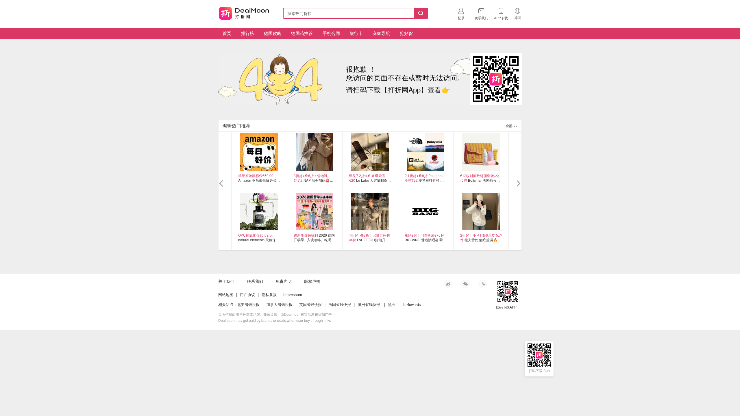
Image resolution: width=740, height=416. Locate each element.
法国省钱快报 (339, 304)
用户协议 (247, 294)
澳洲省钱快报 (369, 304)
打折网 (244, 12)
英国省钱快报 (310, 304)
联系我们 (255, 281)
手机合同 (331, 33)
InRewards (412, 304)
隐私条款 (269, 294)
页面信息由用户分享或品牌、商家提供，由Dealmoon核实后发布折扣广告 (275, 314)
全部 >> (511, 125)
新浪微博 (448, 284)
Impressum (292, 294)
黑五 (391, 304)
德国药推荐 (302, 33)
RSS (482, 284)
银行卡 (356, 33)
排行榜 (247, 33)
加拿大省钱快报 (279, 304)
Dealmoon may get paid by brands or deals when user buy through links (274, 320)
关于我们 (226, 281)
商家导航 (381, 33)
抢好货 (406, 33)
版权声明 (312, 281)
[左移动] (222, 184)
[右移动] (518, 184)
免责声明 (283, 281)
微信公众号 (465, 284)
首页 (227, 33)
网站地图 (225, 294)
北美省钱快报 (248, 304)
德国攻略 (272, 33)
